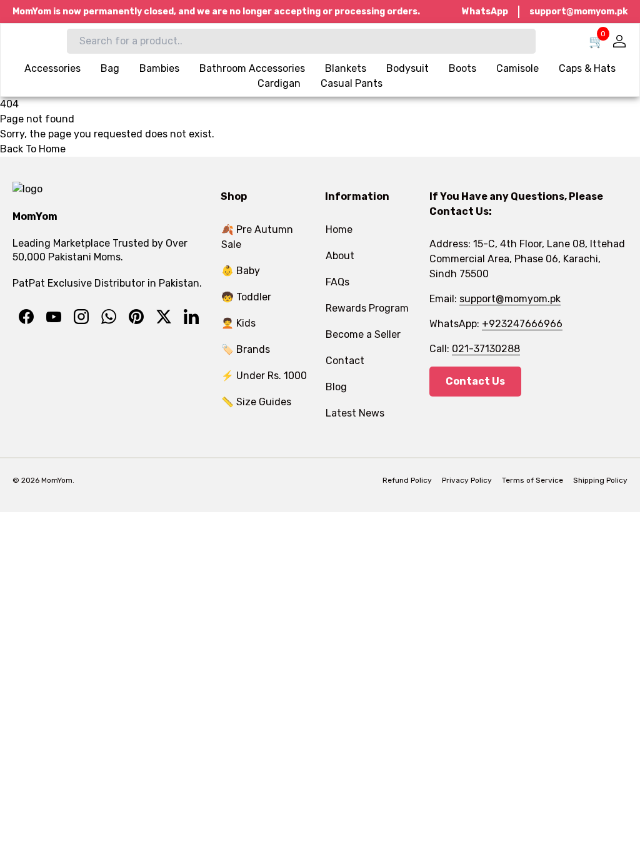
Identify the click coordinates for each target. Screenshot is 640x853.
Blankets (345, 68)
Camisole (517, 68)
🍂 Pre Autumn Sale (257, 237)
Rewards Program (367, 308)
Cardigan (279, 83)
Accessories (52, 68)
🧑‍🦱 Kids (238, 323)
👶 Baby (240, 271)
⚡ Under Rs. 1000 (264, 376)
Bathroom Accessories (252, 68)
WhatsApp (485, 11)
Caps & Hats (587, 68)
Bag (110, 68)
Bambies (159, 68)
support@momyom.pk (578, 11)
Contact (345, 361)
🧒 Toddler (246, 297)
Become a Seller (363, 334)
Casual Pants (351, 83)
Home (339, 229)
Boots (462, 68)
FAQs (337, 282)
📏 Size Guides (256, 402)
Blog (336, 387)
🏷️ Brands (245, 349)
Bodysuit (407, 68)
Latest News (355, 413)
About (340, 256)
